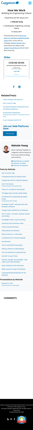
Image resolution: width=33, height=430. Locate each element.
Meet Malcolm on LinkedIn (21, 161)
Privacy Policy (16, 410)
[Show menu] (30, 3)
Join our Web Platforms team (16, 127)
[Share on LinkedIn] (19, 87)
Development (9, 26)
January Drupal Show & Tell (13, 48)
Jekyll (22, 412)
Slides (7, 57)
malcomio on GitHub (19, 163)
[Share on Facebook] (13, 87)
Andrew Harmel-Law (18, 43)
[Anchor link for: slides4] (3, 57)
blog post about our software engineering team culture (16, 38)
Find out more (11, 134)
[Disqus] (16, 323)
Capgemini (14, 408)
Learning (27, 26)
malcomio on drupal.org (20, 165)
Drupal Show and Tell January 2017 (16, 18)
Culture (16, 28)
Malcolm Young (17, 22)
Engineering (19, 26)
